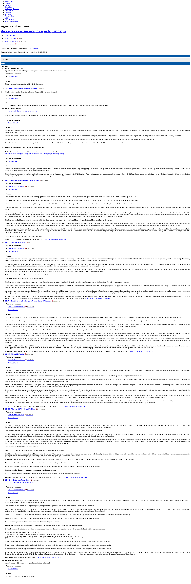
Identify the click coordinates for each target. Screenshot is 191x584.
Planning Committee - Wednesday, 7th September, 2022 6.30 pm (33, 31)
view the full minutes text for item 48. (50, 557)
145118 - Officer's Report (21, 360)
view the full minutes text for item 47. (75, 477)
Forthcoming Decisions (12, 9)
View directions (33, 49)
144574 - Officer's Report (21, 186)
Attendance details (10, 35)
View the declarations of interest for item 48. (23, 482)
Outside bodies (9, 19)
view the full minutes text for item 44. (98, 298)
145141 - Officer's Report (21, 490)
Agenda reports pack (15, 41)
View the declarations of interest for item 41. (23, 111)
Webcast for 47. (13, 418)
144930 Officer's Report (20, 415)
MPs (6, 18)
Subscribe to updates (11, 21)
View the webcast (11, 60)
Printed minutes (14, 44)
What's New (9, 1)
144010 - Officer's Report (21, 248)
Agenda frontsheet (15, 38)
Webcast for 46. (13, 363)
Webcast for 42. (13, 161)
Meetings (8, 14)
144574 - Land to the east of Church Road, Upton (26, 180)
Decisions (8, 12)
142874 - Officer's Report (21, 307)
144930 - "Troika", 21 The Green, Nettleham (25, 409)
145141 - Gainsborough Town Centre (22, 480)
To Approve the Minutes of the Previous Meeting (26, 88)
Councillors (8, 7)
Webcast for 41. (13, 123)
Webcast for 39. (13, 76)
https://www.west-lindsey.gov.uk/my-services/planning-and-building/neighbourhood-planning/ (34, 153)
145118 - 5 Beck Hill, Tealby (19, 354)
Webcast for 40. (13, 98)
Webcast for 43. (13, 189)
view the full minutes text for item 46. (74, 406)
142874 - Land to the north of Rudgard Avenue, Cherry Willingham (32, 301)
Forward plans (9, 16)
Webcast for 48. (13, 493)
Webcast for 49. (13, 569)
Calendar (7, 3)
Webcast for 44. (13, 251)
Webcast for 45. (13, 310)
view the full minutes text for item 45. (142, 351)
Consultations (9, 10)
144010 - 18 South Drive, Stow (19, 242)
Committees (8, 5)
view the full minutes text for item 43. (57, 240)
